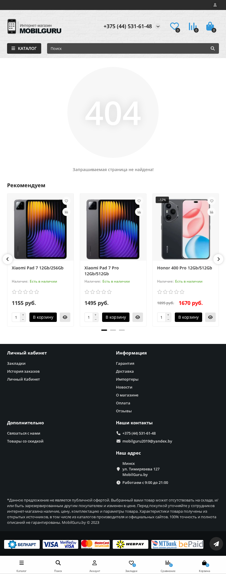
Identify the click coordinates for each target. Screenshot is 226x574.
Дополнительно (25, 423)
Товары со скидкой (25, 441)
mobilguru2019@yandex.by (147, 441)
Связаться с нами (23, 433)
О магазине (127, 395)
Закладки (16, 363)
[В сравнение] (66, 212)
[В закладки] (66, 201)
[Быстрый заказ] (65, 317)
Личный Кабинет (23, 379)
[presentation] (8, 259)
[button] (104, 330)
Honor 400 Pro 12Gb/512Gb (184, 268)
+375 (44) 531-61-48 (128, 26)
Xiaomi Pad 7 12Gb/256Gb (38, 268)
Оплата (123, 403)
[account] (215, 5)
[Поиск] (213, 48)
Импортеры (127, 379)
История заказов (23, 371)
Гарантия (125, 363)
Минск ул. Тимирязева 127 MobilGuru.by (140, 469)
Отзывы (124, 410)
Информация (131, 353)
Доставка (125, 371)
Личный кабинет (27, 353)
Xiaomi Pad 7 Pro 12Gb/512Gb (101, 270)
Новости (124, 387)
